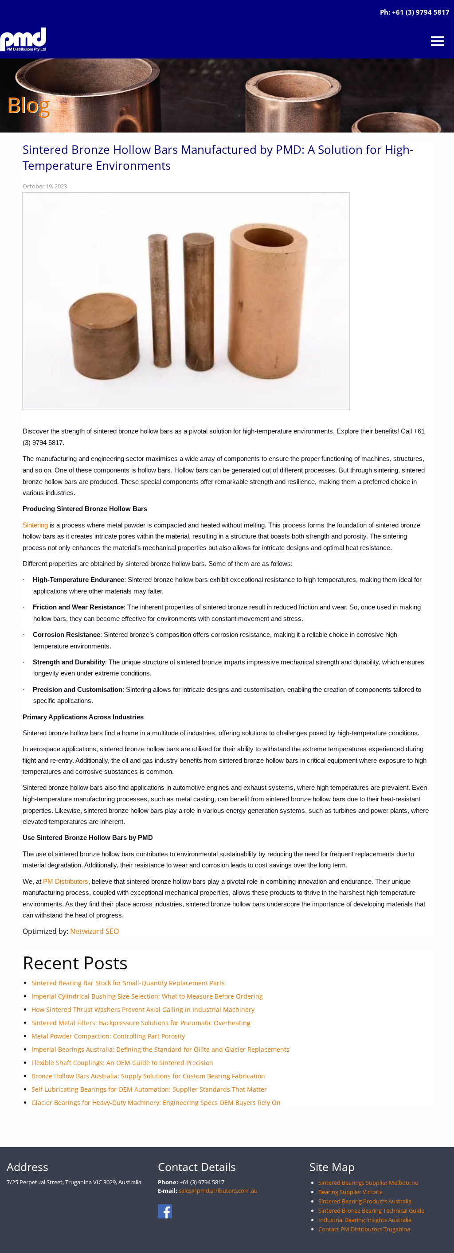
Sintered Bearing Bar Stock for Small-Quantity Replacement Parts (128, 983)
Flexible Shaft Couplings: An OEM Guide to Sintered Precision (122, 1062)
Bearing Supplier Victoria (350, 1192)
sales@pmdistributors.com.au (218, 1190)
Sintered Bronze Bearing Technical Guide (371, 1210)
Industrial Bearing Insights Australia (364, 1220)
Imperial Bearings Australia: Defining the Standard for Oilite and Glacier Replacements (160, 1049)
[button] (437, 41)
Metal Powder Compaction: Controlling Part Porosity (108, 1036)
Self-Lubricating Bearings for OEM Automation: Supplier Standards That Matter (149, 1089)
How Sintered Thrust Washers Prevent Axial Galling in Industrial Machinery (142, 1009)
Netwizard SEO (94, 931)
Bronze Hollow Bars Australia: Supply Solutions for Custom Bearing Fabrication (148, 1076)
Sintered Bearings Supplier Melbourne (368, 1183)
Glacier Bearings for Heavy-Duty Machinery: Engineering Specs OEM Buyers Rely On (156, 1102)
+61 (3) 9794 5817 (421, 12)
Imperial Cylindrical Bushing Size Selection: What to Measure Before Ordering (147, 996)
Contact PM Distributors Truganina (364, 1229)
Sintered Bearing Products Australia (364, 1201)
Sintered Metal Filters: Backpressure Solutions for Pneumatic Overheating (140, 1023)
